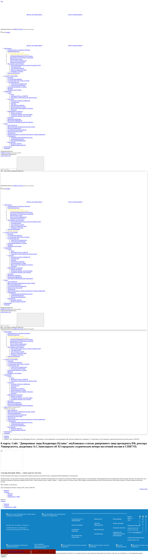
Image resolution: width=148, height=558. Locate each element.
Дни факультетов (16, 67)
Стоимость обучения (75, 530)
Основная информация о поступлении (21, 56)
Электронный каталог (17, 139)
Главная (6, 436)
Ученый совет (15, 102)
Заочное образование (14, 73)
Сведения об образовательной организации (20, 122)
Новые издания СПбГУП (18, 145)
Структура (11, 99)
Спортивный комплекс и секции (17, 87)
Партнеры (10, 117)
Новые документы (16, 113)
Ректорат (13, 103)
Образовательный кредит (17, 62)
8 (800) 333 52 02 (5, 152)
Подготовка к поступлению (16, 63)
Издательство (11, 142)
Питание (10, 88)
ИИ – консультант (43, 551)
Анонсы (10, 495)
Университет (8, 91)
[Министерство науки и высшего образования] (86, 545)
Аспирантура (11, 133)
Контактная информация (15, 120)
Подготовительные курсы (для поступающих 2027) (26, 65)
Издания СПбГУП (16, 143)
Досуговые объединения (18, 85)
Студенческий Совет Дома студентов (18, 80)
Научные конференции (14, 128)
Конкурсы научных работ (15, 131)
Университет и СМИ (14, 496)
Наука (6, 123)
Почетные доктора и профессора (20, 100)
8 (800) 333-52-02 (18, 29)
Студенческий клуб (13, 82)
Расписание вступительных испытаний (21, 57)
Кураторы (10, 77)
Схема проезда (118, 523)
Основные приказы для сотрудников (21, 114)
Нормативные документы (15, 111)
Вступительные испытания (77, 536)
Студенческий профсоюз (15, 79)
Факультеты (98, 519)
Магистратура (99, 529)
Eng (2, 1)
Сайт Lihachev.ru (12, 125)
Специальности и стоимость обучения (19, 50)
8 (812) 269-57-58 (6, 156)
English (8, 32)
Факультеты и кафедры (17, 105)
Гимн (12, 94)
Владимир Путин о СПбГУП (19, 96)
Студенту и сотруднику (11, 76)
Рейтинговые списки (16, 59)
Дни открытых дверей (17, 68)
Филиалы (14, 110)
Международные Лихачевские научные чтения (21, 127)
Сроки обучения (77, 525)
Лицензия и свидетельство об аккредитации (24, 97)
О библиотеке (12, 136)
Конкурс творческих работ (19, 70)
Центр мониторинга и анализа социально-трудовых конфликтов (26, 134)
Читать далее (143, 489)
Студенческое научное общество (17, 130)
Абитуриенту (8, 48)
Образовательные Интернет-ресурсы (21, 137)
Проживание (8, 146)
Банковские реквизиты (14, 119)
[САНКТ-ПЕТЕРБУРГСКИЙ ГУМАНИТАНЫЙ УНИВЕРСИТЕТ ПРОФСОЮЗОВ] (38, 514)
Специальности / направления (77, 520)
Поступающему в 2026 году (16, 53)
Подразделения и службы (18, 107)
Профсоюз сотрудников (14, 90)
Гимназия (7, 148)
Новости (6, 437)
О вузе (9, 93)
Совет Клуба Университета (19, 83)
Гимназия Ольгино (119, 528)
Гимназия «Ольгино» (17, 71)
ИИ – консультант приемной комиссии (12, 171)
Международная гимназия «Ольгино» (22, 108)
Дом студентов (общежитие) (18, 60)
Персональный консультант (16, 551)
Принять (3, 556)
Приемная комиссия (13, 51)
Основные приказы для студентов (21, 116)
